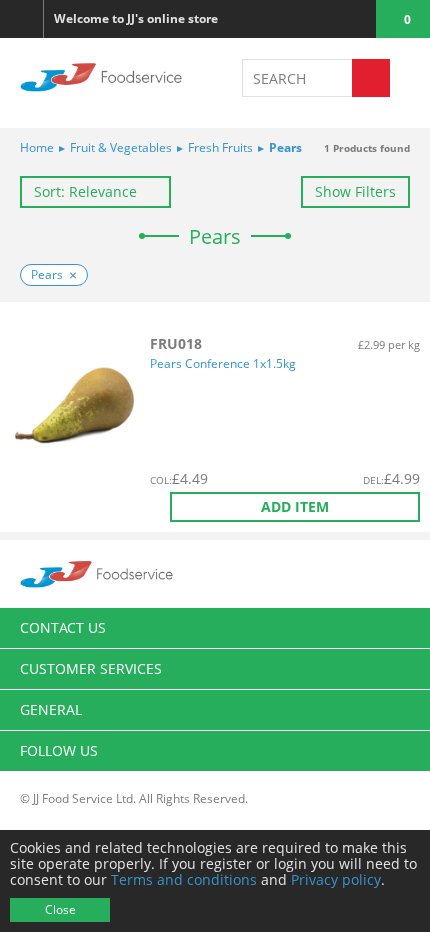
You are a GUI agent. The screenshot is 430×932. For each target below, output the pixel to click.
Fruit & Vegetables (115, 147)
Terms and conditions (184, 879)
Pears (280, 147)
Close (60, 909)
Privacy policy (336, 879)
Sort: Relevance (85, 191)
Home (37, 147)
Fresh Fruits (215, 147)
